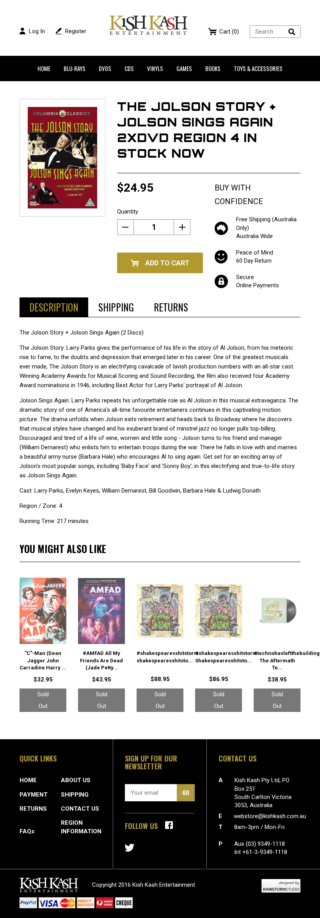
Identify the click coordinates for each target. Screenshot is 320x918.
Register (75, 31)
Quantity (127, 211)
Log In (37, 31)
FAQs (27, 831)
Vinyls (155, 68)
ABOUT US (76, 780)
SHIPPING (75, 794)
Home (43, 68)
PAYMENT (34, 794)
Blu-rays (74, 68)
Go (185, 792)
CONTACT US (80, 808)
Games (184, 68)
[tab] (54, 307)
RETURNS (33, 808)
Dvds (105, 68)
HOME (28, 780)
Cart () (229, 31)
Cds (129, 68)
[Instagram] (129, 848)
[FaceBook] (169, 825)
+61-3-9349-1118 (264, 852)
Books (212, 68)
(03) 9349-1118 (265, 843)
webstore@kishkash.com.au (270, 816)
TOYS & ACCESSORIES (258, 68)
